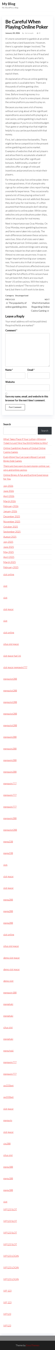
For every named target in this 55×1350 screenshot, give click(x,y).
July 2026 (8, 485)
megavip (7, 1120)
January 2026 (10, 511)
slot (5, 585)
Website (10, 381)
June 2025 (8, 546)
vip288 (7, 1143)
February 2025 (10, 567)
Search (7, 424)
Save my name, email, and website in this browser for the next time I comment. (26, 398)
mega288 (8, 899)
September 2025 (12, 531)
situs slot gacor (11, 644)
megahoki (8, 1004)
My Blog (8, 4)
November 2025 (11, 521)
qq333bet (8, 1085)
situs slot (8, 1027)
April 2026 (8, 496)
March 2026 (9, 501)
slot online (8, 574)
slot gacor (8, 609)
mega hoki (8, 1050)
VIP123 (7, 1313)
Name (9, 369)
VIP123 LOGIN (11, 1255)
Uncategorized (21, 295)
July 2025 (8, 541)
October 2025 (10, 526)
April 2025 (8, 557)
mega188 (8, 1166)
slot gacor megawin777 (15, 667)
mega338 (8, 841)
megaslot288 (10, 678)
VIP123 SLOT (10, 1209)
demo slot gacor (11, 957)
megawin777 (10, 783)
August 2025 (9, 536)
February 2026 (10, 506)
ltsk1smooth (29, 33)
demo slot (8, 980)
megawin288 (10, 736)
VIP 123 (7, 1290)
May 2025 (8, 552)
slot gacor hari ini (12, 655)
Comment (11, 330)
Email (31, 369)
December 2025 (11, 516)
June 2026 (8, 490)
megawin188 (10, 992)
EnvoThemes (32, 1345)
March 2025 (9, 562)
